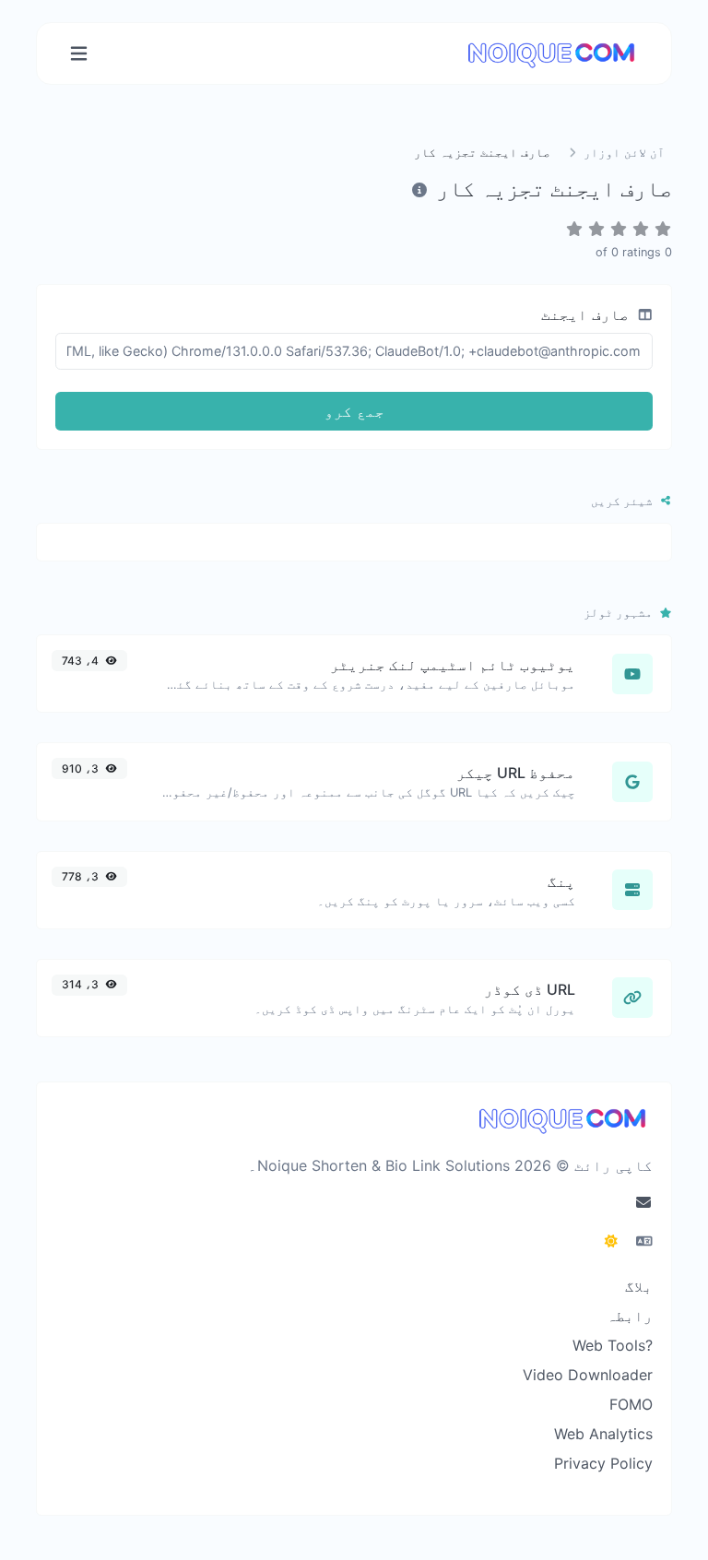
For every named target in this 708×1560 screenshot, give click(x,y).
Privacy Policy (603, 1463)
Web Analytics (603, 1433)
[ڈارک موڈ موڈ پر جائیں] (611, 1241)
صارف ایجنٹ (587, 314)
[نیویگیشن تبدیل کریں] (79, 54)
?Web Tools (612, 1345)
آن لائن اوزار (622, 153)
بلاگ (639, 1286)
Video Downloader (588, 1374)
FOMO (631, 1404)
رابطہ (630, 1315)
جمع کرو (354, 411)
